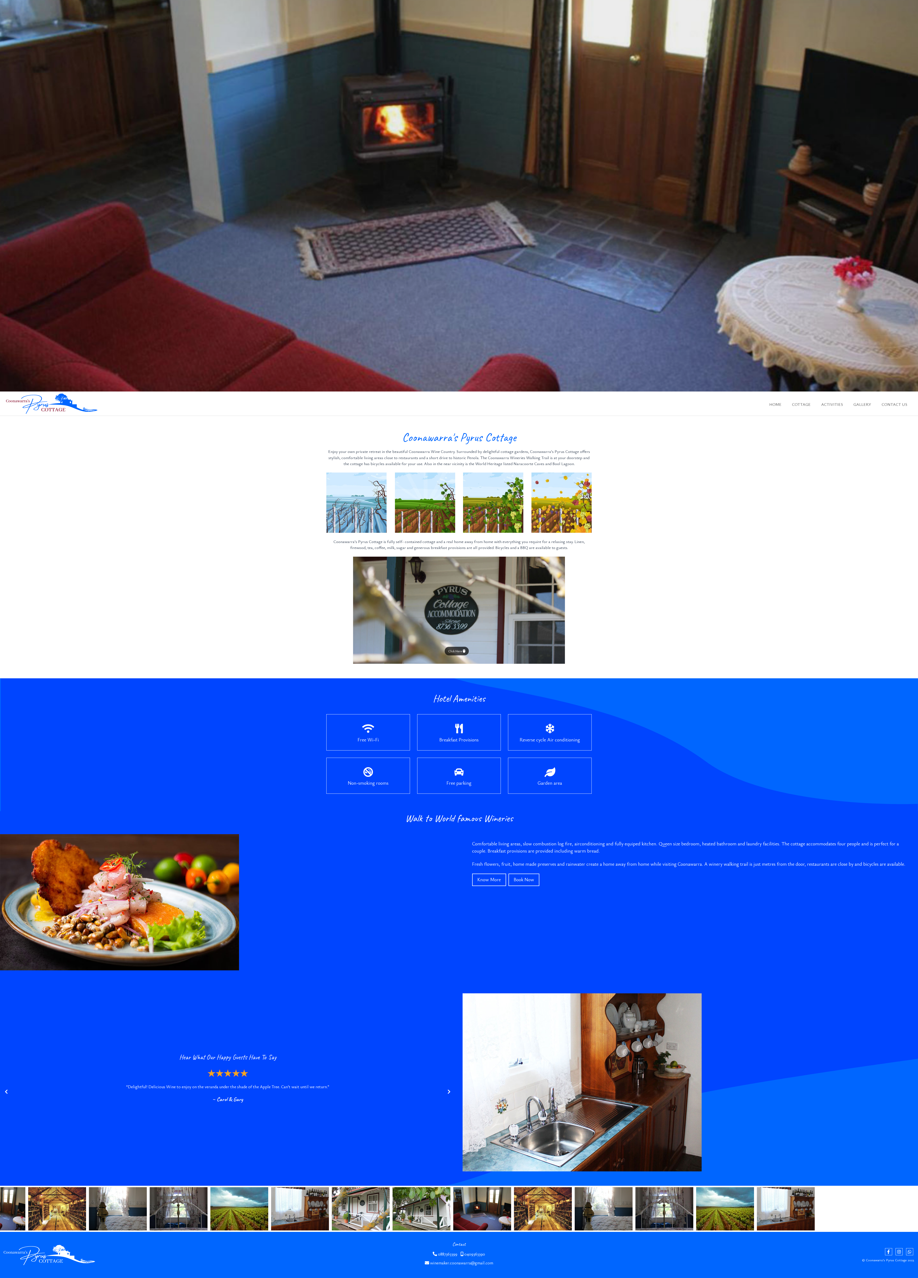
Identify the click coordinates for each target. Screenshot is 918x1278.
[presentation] (6, 1091)
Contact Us (894, 404)
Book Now (524, 879)
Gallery (862, 404)
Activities (832, 404)
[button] (10, 142)
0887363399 (447, 1254)
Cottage (801, 404)
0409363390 (474, 1254)
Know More (489, 879)
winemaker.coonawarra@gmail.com (461, 1263)
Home (775, 404)
